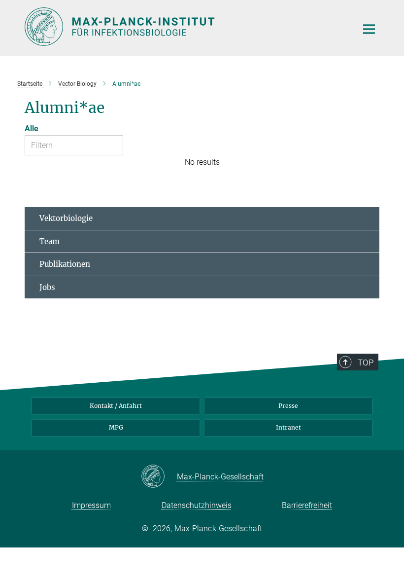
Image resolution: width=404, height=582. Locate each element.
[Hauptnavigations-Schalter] (369, 29)
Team (49, 241)
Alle (31, 128)
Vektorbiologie (66, 218)
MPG (116, 427)
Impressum (91, 505)
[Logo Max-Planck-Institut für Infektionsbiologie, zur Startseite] (185, 26)
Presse (288, 405)
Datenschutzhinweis (197, 505)
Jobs (47, 287)
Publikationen (64, 264)
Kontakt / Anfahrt (116, 405)
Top (365, 362)
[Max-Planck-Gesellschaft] (159, 477)
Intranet (288, 427)
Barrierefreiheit (307, 505)
